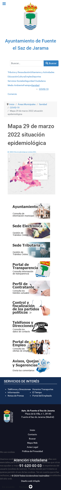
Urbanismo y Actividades (42, 72)
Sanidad (35, 85)
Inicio (32, 430)
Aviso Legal (32, 447)
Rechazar (24, 486)
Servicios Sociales (16, 81)
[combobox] (27, 63)
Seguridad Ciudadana (35, 81)
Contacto (32, 434)
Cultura (21, 76)
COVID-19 (43, 89)
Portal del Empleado (42, 395)
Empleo (28, 76)
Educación (13, 76)
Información (14, 392)
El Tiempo (37, 392)
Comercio (12, 94)
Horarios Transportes (42, 389)
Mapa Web (32, 443)
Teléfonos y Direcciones (19, 389)
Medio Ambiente (15, 85)
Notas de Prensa (16, 395)
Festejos (27, 85)
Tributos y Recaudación (19, 72)
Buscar (52, 63)
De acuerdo (8, 486)
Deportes (36, 76)
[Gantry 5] (30, 16)
